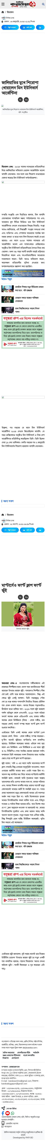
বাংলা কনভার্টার (28, 1055)
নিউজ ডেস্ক (10, 18)
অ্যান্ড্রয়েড (8, 1126)
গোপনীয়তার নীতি (23, 1052)
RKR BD (29, 1137)
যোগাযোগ (15, 1058)
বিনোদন (10, 12)
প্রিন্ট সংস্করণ (12, 27)
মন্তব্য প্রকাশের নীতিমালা (11, 1055)
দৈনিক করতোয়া (8, 1052)
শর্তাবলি (36, 1052)
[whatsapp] (12, 1113)
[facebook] (2, 1113)
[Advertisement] (23, 57)
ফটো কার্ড (29, 27)
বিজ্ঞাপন (6, 1058)
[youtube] (7, 1113)
